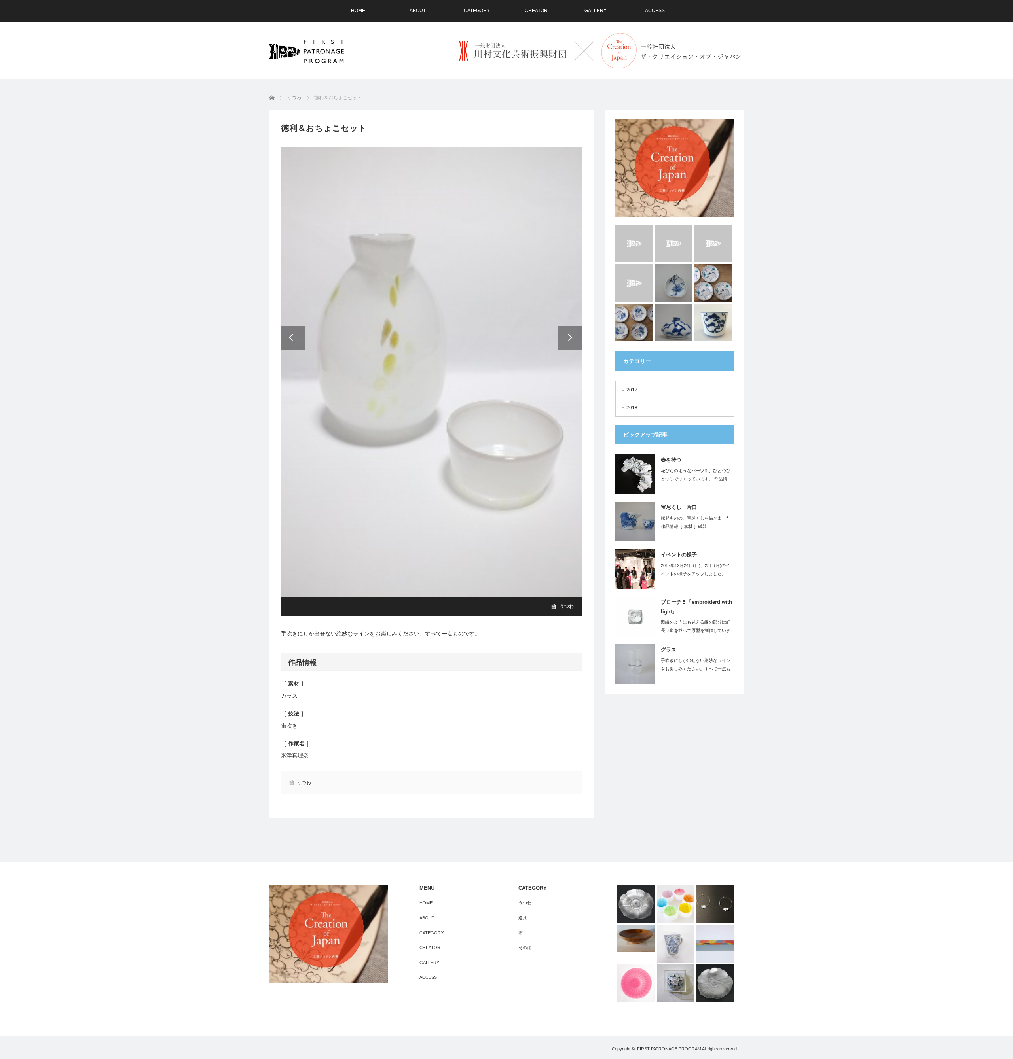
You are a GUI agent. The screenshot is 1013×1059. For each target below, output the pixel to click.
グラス (668, 649)
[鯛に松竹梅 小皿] (634, 322)
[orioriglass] (636, 983)
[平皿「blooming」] (715, 983)
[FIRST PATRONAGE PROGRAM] (306, 51)
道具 (522, 917)
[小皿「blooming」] (636, 904)
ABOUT (418, 10)
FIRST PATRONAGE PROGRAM (669, 1048)
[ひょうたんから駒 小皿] (713, 283)
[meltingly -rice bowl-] (673, 243)
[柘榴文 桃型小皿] (673, 283)
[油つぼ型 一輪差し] (673, 322)
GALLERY (595, 10)
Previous (293, 338)
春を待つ (671, 460)
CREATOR (536, 10)
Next (570, 338)
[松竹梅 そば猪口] (713, 322)
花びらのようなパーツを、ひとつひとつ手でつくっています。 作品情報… (695, 479)
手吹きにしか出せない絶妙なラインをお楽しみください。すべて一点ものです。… (695, 668)
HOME (358, 10)
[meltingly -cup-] (634, 243)
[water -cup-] (634, 283)
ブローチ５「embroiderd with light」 (696, 606)
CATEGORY (477, 10)
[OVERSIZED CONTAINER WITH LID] (715, 944)
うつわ (304, 782)
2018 (631, 407)
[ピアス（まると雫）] (715, 904)
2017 (631, 390)
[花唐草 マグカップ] (675, 944)
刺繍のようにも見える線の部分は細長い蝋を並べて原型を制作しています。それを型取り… (695, 630)
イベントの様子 (679, 555)
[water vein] (713, 243)
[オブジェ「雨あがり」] (675, 983)
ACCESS (655, 10)
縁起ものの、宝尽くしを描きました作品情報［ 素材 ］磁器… (695, 522)
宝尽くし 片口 (679, 507)
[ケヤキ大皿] (636, 938)
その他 (524, 947)
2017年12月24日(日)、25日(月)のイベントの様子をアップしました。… (695, 569)
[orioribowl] (675, 904)
